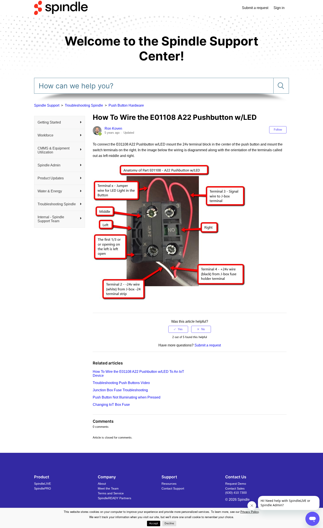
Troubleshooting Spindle (84, 105)
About (102, 483)
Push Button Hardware (126, 105)
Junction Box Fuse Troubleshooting (120, 390)
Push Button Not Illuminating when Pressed (126, 397)
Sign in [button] (279, 8)
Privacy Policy (249, 512)
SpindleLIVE (42, 483)
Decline (169, 523)
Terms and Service (111, 493)
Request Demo (235, 483)
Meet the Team (108, 488)
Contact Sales (235, 488)
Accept (153, 523)
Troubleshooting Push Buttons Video (121, 383)
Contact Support (173, 488)
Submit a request (255, 8)
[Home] (61, 7)
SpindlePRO (42, 488)
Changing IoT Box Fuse (111, 404)
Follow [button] (278, 129)
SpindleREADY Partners (114, 498)
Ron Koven (113, 128)
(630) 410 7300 (236, 492)
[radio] (178, 329)
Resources (169, 483)
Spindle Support (46, 105)
